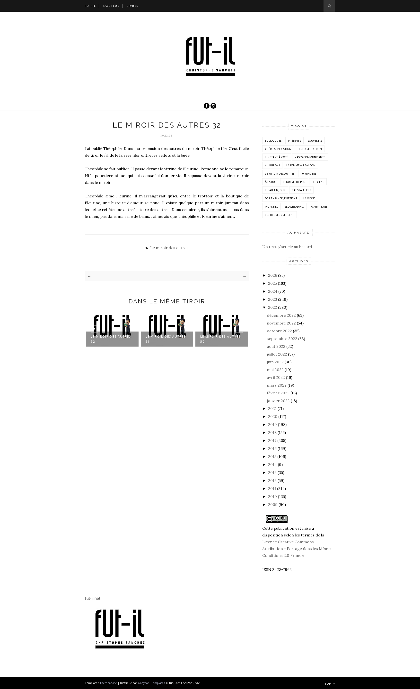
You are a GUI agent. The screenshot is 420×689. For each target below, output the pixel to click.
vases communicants (310, 157)
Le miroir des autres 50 (220, 339)
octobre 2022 (279, 330)
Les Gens (318, 182)
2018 (272, 432)
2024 (272, 291)
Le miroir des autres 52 (111, 339)
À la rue (270, 182)
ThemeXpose (108, 683)
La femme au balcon (300, 165)
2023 (272, 299)
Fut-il (90, 6)
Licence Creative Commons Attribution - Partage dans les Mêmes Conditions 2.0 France (297, 548)
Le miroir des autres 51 (166, 339)
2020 (272, 416)
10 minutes (308, 173)
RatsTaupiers (301, 190)
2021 (272, 408)
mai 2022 (275, 369)
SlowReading (294, 206)
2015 (272, 456)
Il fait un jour (275, 190)
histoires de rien (310, 149)
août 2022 (276, 346)
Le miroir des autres (169, 247)
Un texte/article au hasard (287, 246)
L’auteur (111, 6)
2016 (272, 448)
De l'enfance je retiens (281, 198)
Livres (132, 6)
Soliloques (273, 140)
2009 (273, 504)
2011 (272, 488)
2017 (272, 440)
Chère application (278, 149)
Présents (294, 140)
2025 (272, 283)
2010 (272, 496)
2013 (272, 472)
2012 (272, 480)
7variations (318, 206)
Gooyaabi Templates (151, 683)
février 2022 (278, 392)
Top (328, 683)
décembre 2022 (281, 315)
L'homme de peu (294, 182)
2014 (272, 464)
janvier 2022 (278, 400)
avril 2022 (276, 377)
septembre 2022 (282, 338)
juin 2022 (275, 361)
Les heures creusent (279, 215)
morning (271, 206)
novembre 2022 (281, 323)
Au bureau (272, 165)
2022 (272, 307)
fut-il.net (92, 598)
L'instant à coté (276, 157)
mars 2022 (277, 385)
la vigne (309, 198)
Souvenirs (314, 140)
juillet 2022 (277, 354)
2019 (272, 424)
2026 (272, 275)
